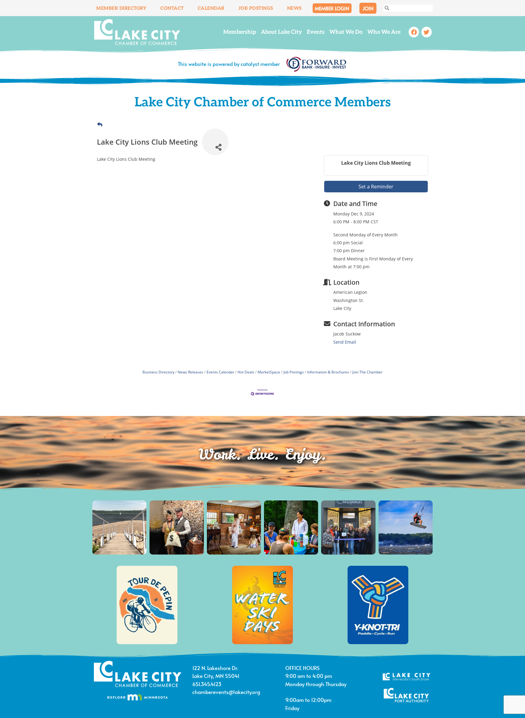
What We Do (345, 32)
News (294, 8)
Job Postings (255, 8)
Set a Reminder (376, 186)
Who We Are (383, 32)
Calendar (211, 8)
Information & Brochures (328, 371)
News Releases (190, 371)
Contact (172, 8)
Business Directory (158, 371)
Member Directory (121, 8)
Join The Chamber (367, 371)
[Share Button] (215, 142)
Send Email (344, 342)
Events (315, 32)
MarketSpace (269, 371)
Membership (239, 32)
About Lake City (281, 32)
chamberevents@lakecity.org (226, 692)
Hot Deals (246, 371)
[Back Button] (99, 125)
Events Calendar (220, 371)
